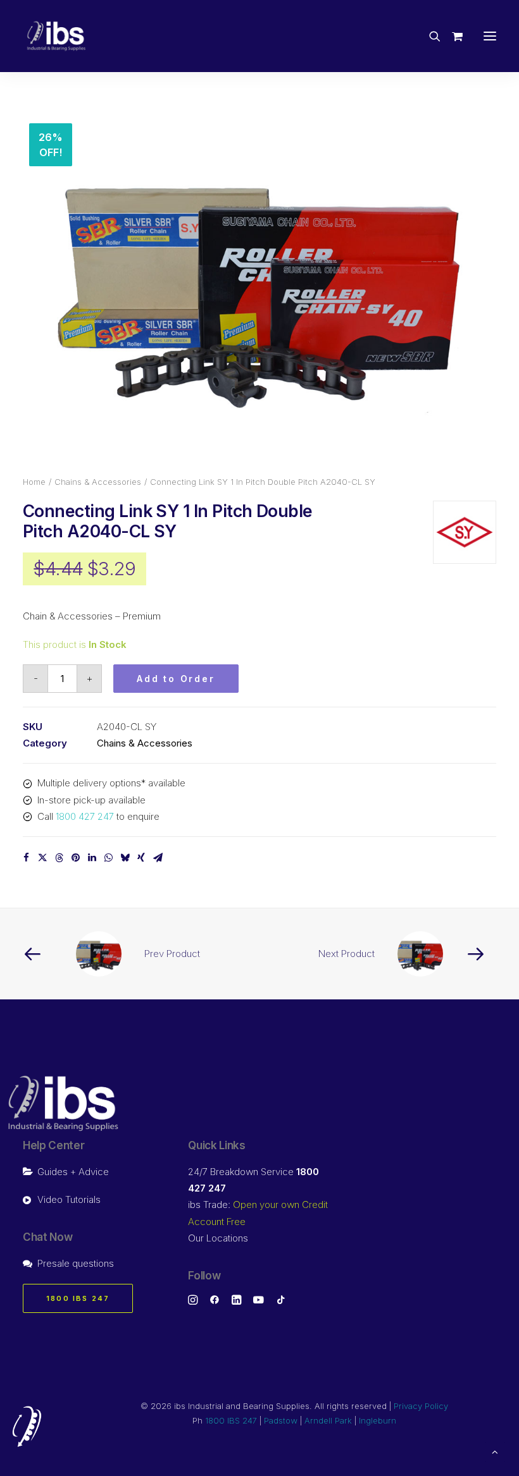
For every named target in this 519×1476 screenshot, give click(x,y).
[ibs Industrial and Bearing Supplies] (56, 36)
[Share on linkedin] (91, 857)
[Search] (429, 36)
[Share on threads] (58, 857)
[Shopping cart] (452, 36)
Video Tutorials (69, 1199)
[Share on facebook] (26, 857)
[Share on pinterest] (75, 857)
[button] (490, 36)
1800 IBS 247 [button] (77, 1298)
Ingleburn (377, 1420)
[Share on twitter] (42, 857)
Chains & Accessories (97, 482)
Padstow (280, 1420)
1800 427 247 (85, 816)
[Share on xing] (141, 857)
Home (34, 482)
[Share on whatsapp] (108, 857)
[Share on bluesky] (124, 857)
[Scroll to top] (495, 1451)
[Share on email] (157, 857)
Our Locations (218, 1238)
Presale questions (75, 1263)
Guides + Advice (73, 1172)
